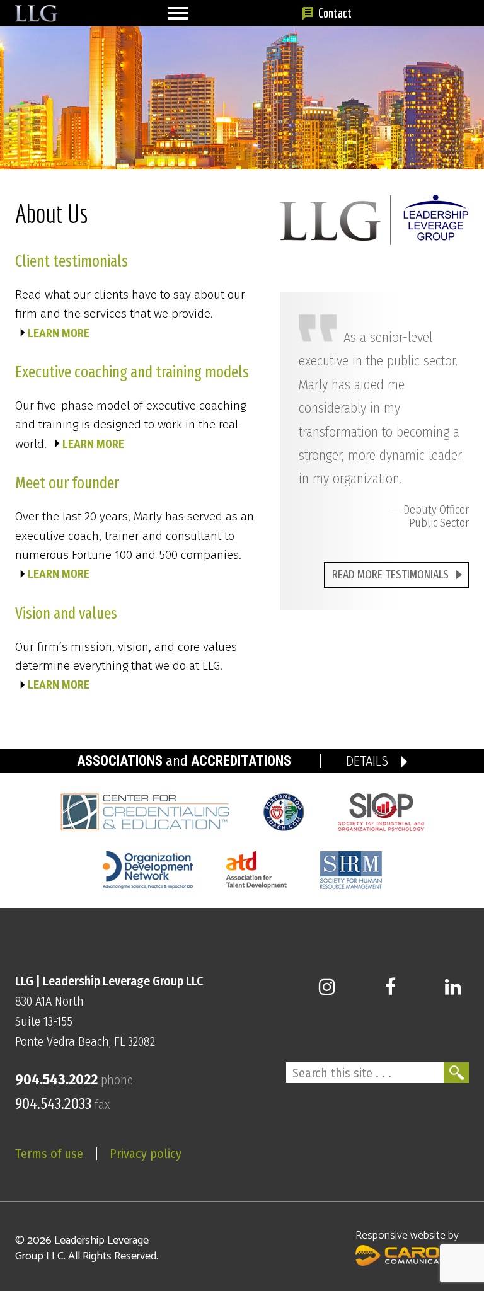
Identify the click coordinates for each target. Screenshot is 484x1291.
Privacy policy (146, 1153)
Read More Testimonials (390, 574)
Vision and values (66, 613)
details (367, 761)
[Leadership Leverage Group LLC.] (36, 12)
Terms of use (49, 1153)
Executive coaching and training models (132, 372)
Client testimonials (71, 261)
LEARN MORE (58, 333)
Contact (335, 13)
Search (456, 1072)
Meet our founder (67, 483)
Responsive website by (407, 1235)
